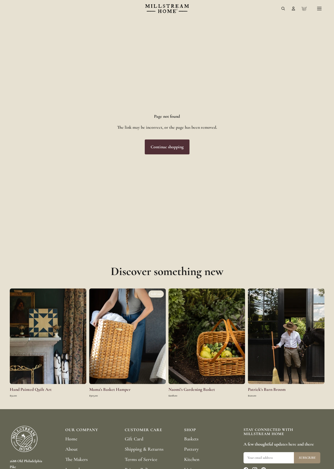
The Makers (76, 459)
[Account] (293, 8)
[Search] (283, 8)
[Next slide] (79, 336)
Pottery (191, 449)
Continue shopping (167, 146)
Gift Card (134, 439)
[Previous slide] (17, 336)
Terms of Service (141, 459)
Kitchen (192, 459)
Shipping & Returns (144, 449)
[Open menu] (319, 8)
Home (71, 439)
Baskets (191, 439)
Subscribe (307, 458)
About (71, 449)
